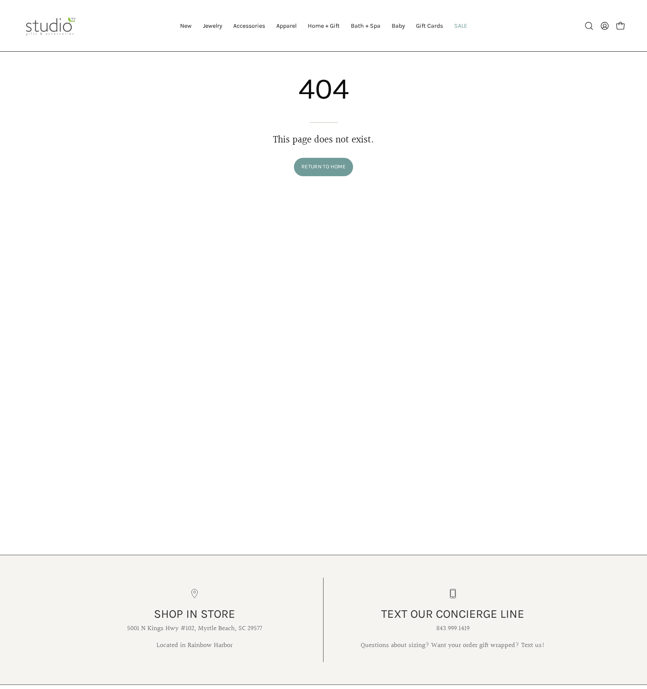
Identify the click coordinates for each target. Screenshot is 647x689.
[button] (212, 25)
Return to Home (323, 166)
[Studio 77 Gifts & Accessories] (50, 26)
